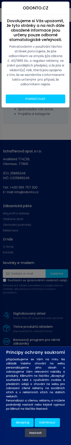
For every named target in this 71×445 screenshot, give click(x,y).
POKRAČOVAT (35, 99)
